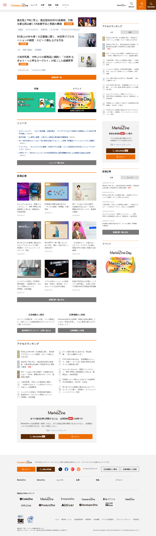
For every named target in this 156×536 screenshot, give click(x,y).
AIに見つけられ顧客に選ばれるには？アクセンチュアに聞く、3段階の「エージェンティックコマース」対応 (29, 246)
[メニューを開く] (5, 5)
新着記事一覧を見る (56, 299)
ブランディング (23, 70)
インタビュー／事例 (38, 70)
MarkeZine (21, 480)
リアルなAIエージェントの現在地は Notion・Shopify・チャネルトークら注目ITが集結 (56, 284)
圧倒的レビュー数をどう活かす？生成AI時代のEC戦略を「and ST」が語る (78, 380)
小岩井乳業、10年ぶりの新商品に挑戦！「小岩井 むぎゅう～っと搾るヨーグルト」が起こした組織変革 (45, 60)
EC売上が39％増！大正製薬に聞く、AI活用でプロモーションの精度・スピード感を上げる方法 (45, 40)
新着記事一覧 (57, 77)
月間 (129, 32)
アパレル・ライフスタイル (70, 29)
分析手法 (44, 29)
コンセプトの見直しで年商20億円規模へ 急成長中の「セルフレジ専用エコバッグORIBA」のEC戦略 (29, 285)
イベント (65, 5)
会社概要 (96, 519)
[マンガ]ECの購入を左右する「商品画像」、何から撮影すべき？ (76, 352)
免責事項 (88, 519)
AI (19, 50)
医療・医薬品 (27, 50)
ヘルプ (57, 519)
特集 (56, 5)
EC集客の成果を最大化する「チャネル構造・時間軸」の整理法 (57, 206)
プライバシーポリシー (123, 519)
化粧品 (20, 29)
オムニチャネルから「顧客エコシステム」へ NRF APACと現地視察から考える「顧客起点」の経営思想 (29, 208)
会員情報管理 (78, 519)
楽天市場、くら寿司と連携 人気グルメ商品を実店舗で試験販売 (47, 137)
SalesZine (41, 480)
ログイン (77, 436)
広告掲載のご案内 (110, 469)
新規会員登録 (39, 436)
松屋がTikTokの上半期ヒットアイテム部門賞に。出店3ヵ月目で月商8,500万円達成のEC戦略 (84, 284)
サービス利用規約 (108, 519)
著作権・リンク (66, 519)
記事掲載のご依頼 (77, 330)
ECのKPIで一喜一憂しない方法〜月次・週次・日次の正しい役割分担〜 (57, 245)
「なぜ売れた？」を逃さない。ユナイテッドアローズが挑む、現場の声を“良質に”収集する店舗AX (84, 246)
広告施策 (38, 50)
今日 (111, 32)
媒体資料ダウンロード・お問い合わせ (36, 330)
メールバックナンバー (58, 430)
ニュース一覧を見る (56, 162)
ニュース (33, 5)
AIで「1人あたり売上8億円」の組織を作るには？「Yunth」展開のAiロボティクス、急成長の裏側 (84, 208)
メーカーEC (54, 29)
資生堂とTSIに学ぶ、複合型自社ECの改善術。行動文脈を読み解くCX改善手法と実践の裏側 (45, 21)
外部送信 (136, 519)
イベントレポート (32, 29)
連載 (49, 5)
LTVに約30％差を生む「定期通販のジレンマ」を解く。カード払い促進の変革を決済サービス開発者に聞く (78, 361)
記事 (42, 5)
